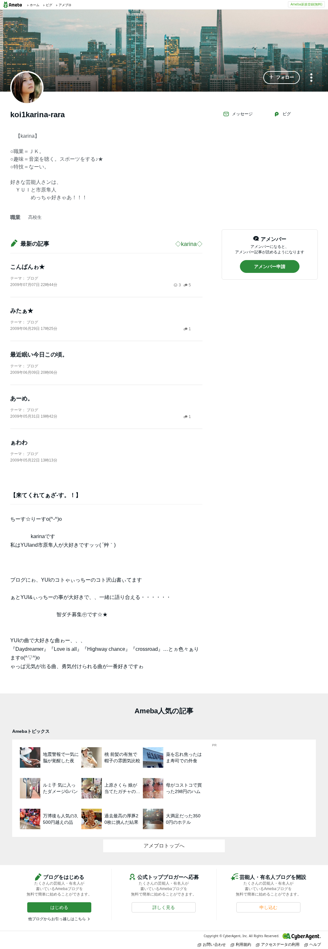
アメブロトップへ (164, 845)
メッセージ (242, 113)
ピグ (287, 113)
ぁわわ (19, 442)
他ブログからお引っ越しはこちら (57, 919)
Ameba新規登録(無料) (306, 4)
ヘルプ (315, 944)
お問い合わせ (214, 944)
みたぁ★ (21, 310)
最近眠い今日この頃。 (39, 354)
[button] (281, 77)
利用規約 (243, 944)
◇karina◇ (188, 244)
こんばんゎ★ (27, 267)
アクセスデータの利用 (280, 944)
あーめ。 (21, 398)
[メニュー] (311, 78)
